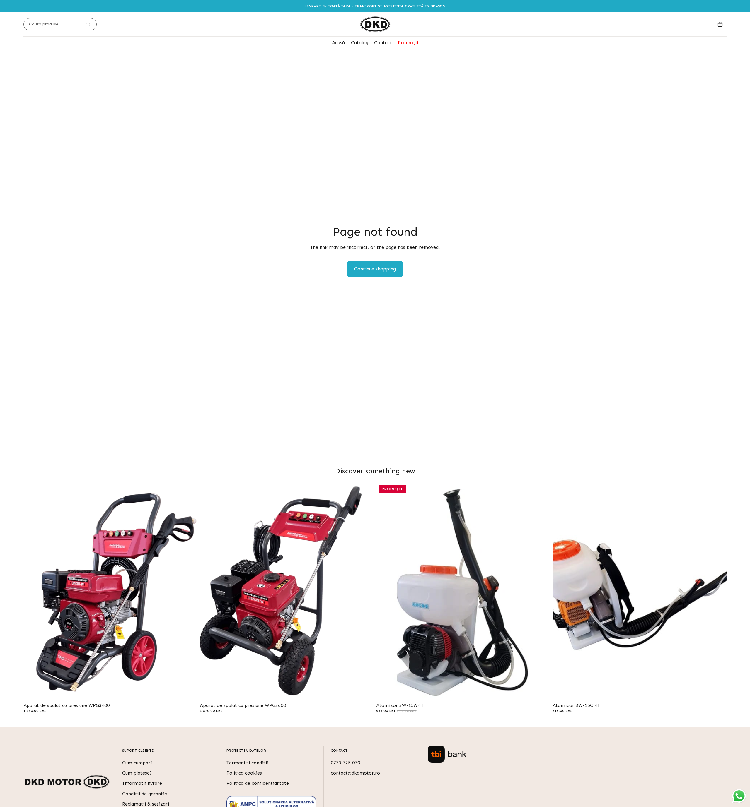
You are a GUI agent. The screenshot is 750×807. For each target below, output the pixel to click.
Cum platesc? (137, 773)
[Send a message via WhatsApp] (739, 796)
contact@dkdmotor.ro (355, 773)
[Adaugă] (188, 691)
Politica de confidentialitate (257, 783)
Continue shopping (375, 269)
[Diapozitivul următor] (188, 591)
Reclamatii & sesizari (145, 804)
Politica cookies (244, 773)
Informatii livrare (142, 783)
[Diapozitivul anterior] (32, 591)
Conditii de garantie (144, 793)
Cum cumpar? (137, 762)
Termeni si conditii (247, 762)
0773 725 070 (345, 762)
